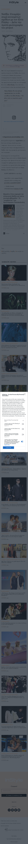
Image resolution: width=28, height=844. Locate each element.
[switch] (22, 424)
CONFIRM (8, 447)
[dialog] (14, 422)
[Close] (25, 394)
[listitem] (14, 421)
